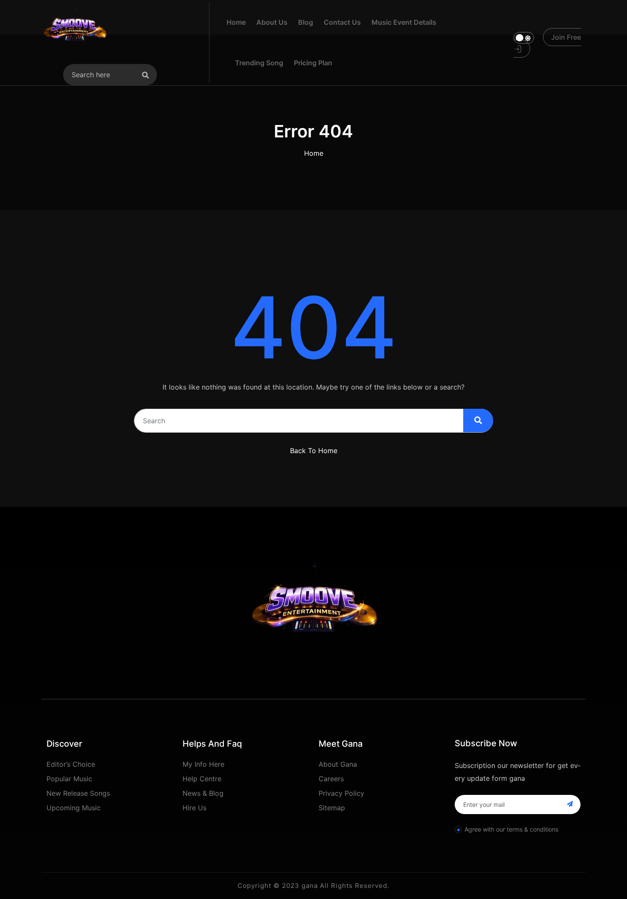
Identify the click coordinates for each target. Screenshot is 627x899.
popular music (69, 778)
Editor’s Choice (70, 764)
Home (313, 153)
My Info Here (203, 764)
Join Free (566, 37)
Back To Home (313, 450)
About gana (338, 764)
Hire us (194, 807)
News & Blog (203, 793)
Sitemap (332, 807)
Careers (331, 778)
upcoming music (73, 807)
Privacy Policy (341, 793)
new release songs (78, 793)
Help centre (202, 778)
